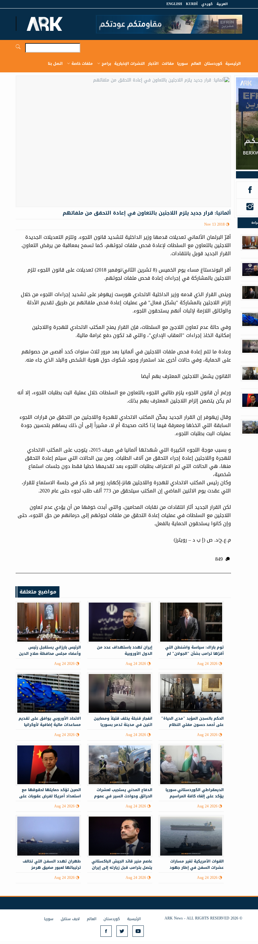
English (174, 4)
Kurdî (192, 4)
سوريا (182, 63)
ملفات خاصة (82, 63)
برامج (106, 63)
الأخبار (153, 63)
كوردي (207, 4)
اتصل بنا (55, 63)
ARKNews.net (46, 23)
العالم (196, 63)
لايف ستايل (70, 918)
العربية (222, 4)
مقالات (168, 63)
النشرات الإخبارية (129, 63)
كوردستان (213, 63)
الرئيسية (233, 63)
